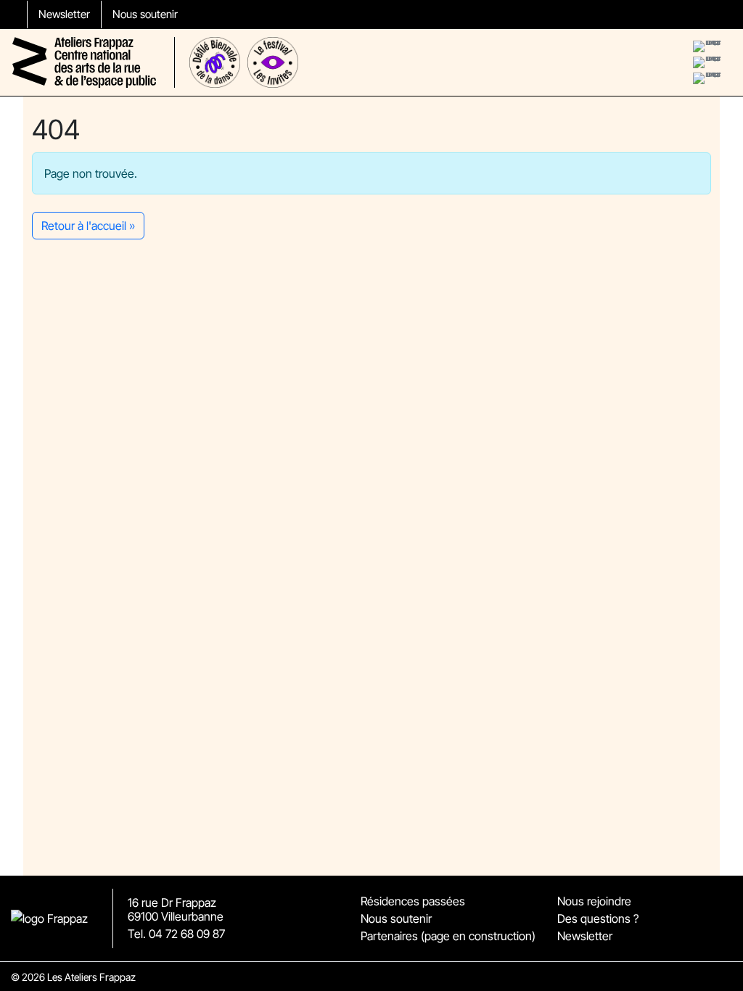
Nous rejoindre (594, 901)
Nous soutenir (145, 14)
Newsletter (64, 14)
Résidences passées (413, 901)
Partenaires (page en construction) (448, 936)
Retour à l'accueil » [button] (88, 225)
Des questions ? (598, 918)
